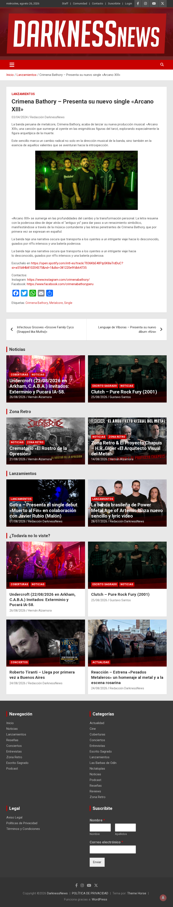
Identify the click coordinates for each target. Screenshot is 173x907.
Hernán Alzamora (40, 397)
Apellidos (121, 834)
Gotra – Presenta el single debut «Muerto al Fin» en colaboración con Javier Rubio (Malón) (43, 510)
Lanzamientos (23, 94)
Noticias (17, 349)
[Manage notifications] (163, 897)
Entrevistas (14, 751)
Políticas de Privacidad (21, 823)
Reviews (95, 791)
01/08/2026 (17, 521)
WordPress (99, 899)
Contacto (97, 3)
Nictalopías (97, 768)
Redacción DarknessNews (47, 117)
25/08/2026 (99, 397)
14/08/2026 (99, 459)
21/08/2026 (17, 459)
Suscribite (114, 3)
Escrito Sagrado (104, 385)
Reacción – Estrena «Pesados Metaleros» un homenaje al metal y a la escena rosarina (127, 677)
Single (68, 303)
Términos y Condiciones (23, 829)
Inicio (10, 723)
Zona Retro (20, 411)
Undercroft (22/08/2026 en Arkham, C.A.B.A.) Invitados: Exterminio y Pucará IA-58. (39, 386)
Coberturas (19, 374)
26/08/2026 (17, 397)
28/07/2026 (99, 521)
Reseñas (12, 740)
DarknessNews (57, 893)
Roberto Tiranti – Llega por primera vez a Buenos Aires (42, 675)
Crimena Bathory (37, 303)
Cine (93, 729)
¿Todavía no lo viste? (29, 535)
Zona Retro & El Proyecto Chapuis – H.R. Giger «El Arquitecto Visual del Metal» (126, 448)
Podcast (12, 768)
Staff (65, 3)
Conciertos (19, 662)
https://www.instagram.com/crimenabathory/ (58, 280)
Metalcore (56, 303)
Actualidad (100, 662)
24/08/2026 (17, 683)
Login (128, 3)
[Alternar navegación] (12, 65)
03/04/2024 (20, 117)
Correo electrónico (106, 842)
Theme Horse (136, 893)
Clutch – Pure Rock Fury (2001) (124, 391)
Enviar (97, 862)
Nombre (97, 820)
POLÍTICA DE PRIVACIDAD (90, 893)
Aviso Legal (14, 817)
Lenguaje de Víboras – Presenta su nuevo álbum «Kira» (127, 329)
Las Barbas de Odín (103, 763)
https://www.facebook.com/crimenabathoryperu (60, 284)
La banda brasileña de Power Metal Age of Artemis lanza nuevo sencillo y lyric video (127, 510)
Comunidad (80, 3)
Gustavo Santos (120, 397)
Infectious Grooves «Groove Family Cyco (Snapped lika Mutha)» (45, 329)
